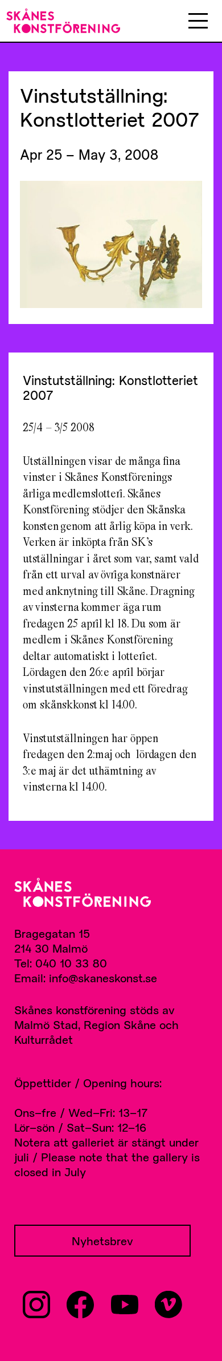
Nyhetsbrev (102, 1240)
